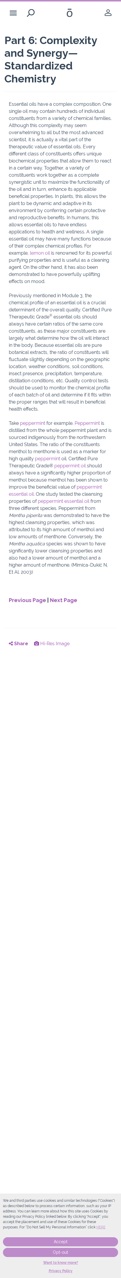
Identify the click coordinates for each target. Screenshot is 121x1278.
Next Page (63, 600)
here (100, 1227)
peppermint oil (70, 466)
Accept (61, 1241)
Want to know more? (60, 1263)
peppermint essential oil (63, 501)
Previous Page (27, 600)
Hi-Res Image (54, 643)
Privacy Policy (61, 1271)
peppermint (33, 423)
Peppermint (88, 423)
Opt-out (60, 1252)
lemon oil (40, 253)
